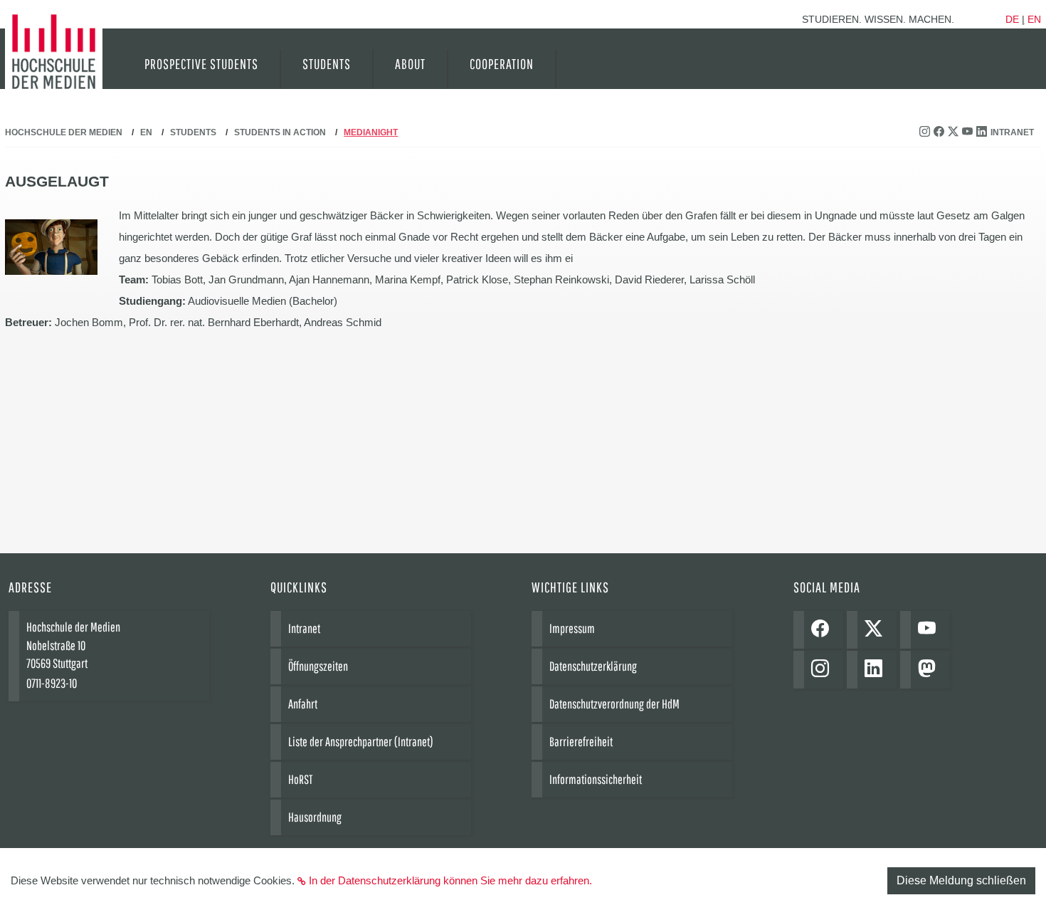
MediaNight (371, 132)
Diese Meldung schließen (961, 880)
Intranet (1012, 132)
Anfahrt (302, 703)
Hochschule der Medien (63, 132)
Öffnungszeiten (318, 666)
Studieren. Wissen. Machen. (878, 19)
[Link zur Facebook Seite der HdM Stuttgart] (941, 132)
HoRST (300, 779)
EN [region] (1034, 19)
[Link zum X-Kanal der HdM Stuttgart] (955, 132)
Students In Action (280, 132)
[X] (877, 630)
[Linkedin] (877, 670)
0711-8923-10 (51, 683)
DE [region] (1012, 19)
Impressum (572, 628)
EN (146, 132)
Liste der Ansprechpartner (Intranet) (360, 741)
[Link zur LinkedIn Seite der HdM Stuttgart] (983, 132)
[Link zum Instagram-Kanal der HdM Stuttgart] (926, 132)
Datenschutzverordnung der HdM (614, 703)
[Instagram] (823, 670)
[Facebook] (823, 630)
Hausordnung (315, 817)
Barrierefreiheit (581, 741)
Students (193, 132)
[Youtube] (930, 630)
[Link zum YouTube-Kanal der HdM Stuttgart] (969, 132)
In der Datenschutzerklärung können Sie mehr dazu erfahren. (450, 880)
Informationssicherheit (595, 779)
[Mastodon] (930, 670)
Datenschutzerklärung (593, 666)
